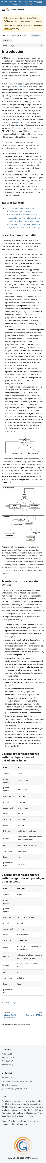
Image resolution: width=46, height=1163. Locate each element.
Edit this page (10, 1002)
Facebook (8, 1057)
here (31, 1121)
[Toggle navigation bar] (3, 9)
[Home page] (4, 35)
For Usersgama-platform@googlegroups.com (17, 1079)
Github (7, 1054)
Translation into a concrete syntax (23, 214)
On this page (8, 45)
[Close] (44, 3)
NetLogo (22, 87)
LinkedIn (7, 1061)
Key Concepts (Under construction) (20, 208)
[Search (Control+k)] (42, 10)
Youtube (8, 1064)
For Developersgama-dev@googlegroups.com (15, 1087)
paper (17, 122)
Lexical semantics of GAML (20, 211)
